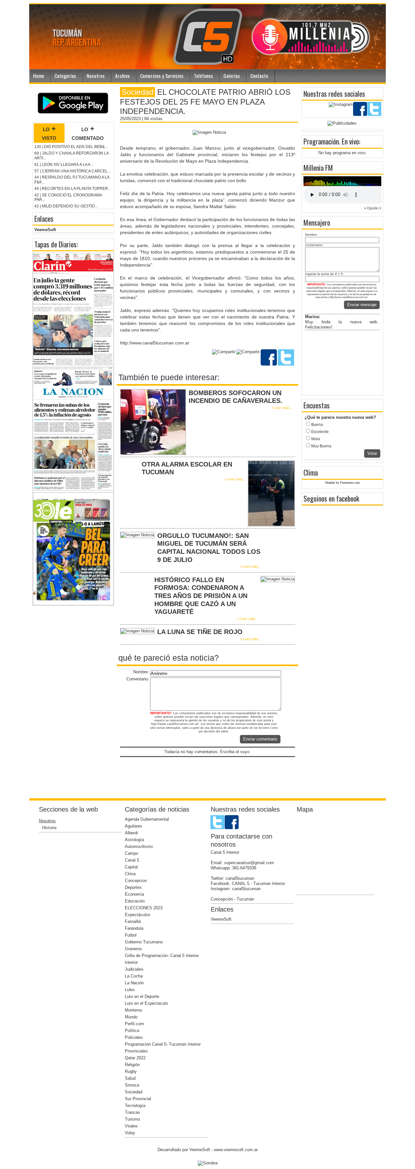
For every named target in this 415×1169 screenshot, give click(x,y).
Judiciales (134, 969)
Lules (130, 989)
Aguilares (133, 826)
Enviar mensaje (361, 304)
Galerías (231, 76)
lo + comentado (88, 133)
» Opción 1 (372, 208)
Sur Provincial (138, 1098)
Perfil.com (134, 1023)
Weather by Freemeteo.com (342, 482)
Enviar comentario (260, 739)
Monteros (133, 1010)
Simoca (132, 1085)
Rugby (131, 1071)
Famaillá (133, 921)
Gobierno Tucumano (144, 941)
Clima (130, 873)
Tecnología (135, 1105)
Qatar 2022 (135, 1057)
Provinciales (136, 1051)
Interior (131, 962)
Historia (49, 827)
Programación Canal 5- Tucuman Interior (163, 1044)
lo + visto (49, 133)
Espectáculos (137, 914)
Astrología (134, 839)
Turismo (132, 1119)
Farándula (134, 928)
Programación (321, 141)
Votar (372, 453)
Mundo (131, 1016)
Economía (134, 894)
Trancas (132, 1112)
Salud (130, 1078)
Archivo (122, 76)
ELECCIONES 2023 (143, 907)
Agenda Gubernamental (147, 819)
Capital (131, 866)
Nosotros (96, 76)
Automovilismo (139, 846)
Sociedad (133, 1091)
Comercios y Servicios (162, 76)
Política (132, 1030)
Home (38, 76)
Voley (130, 1132)
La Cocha (134, 976)
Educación (135, 901)
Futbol (130, 935)
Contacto (259, 76)
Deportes (133, 887)
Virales (131, 1126)
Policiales (134, 1037)
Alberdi (131, 832)
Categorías (65, 76)
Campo (131, 853)
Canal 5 (132, 860)
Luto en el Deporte (142, 996)
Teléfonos (203, 76)
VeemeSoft (45, 229)
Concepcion (136, 880)
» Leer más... (282, 408)
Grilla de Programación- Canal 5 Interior (162, 955)
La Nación (134, 982)
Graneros (133, 948)
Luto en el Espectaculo (146, 1003)
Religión (132, 1064)
